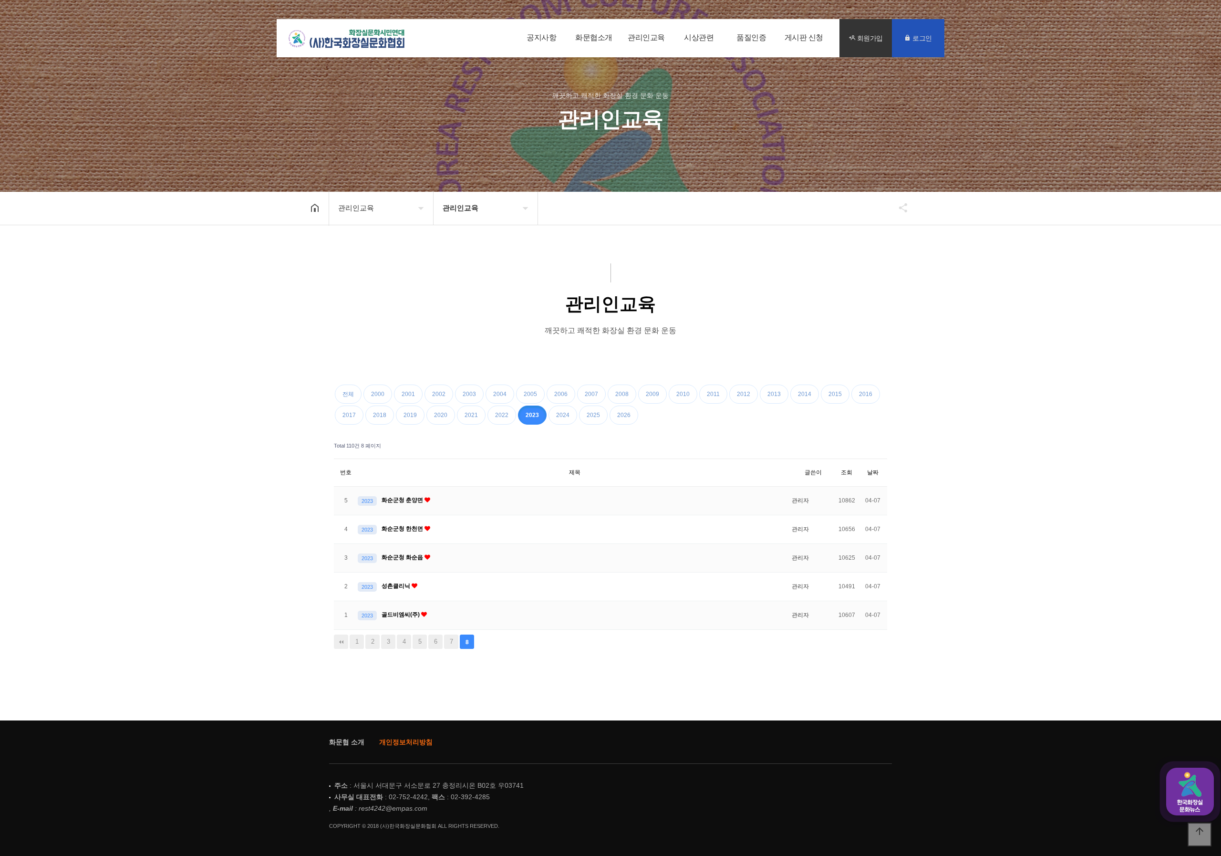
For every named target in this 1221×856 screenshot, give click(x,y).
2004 (500, 394)
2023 (532, 415)
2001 (408, 394)
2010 (683, 394)
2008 (622, 394)
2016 (865, 394)
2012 (743, 394)
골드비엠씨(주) (401, 614)
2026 (624, 415)
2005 (530, 394)
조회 (846, 472)
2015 (835, 394)
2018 (379, 415)
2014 (804, 394)
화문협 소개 (346, 742)
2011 (713, 394)
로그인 (921, 38)
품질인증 (751, 38)
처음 (341, 642)
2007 (591, 394)
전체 (348, 394)
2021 (471, 415)
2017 (349, 415)
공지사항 (541, 38)
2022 (501, 415)
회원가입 (869, 38)
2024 (562, 415)
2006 (561, 394)
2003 (469, 394)
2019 (410, 415)
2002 (438, 394)
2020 (440, 415)
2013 (774, 394)
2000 (377, 394)
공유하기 (898, 207)
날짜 (873, 472)
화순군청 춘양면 (403, 500)
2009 (652, 394)
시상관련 (699, 38)
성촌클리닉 (397, 586)
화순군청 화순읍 (403, 557)
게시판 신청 (804, 38)
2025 (593, 415)
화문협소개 (593, 38)
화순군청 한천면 (403, 528)
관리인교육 (646, 38)
